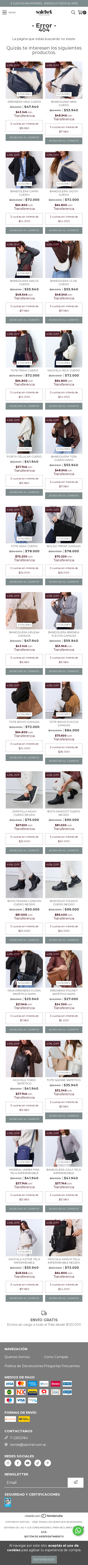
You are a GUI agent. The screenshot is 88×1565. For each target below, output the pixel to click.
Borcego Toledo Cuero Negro (64, 902)
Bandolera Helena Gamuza (24, 634)
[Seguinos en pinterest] (47, 1463)
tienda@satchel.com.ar (28, 1445)
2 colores (63, 624)
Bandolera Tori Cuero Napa (64, 458)
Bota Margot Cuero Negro (63, 813)
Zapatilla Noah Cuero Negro (24, 813)
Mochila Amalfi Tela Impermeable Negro (64, 1260)
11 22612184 (19, 1438)
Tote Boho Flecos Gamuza (63, 723)
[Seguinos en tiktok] (37, 1463)
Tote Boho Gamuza (24, 721)
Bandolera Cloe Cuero (63, 282)
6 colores (24, 94)
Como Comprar (56, 1357)
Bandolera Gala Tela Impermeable (63, 1171)
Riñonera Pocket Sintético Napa (64, 992)
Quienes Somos (17, 1357)
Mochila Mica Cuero (64, 370)
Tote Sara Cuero (24, 546)
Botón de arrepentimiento (44, 1536)
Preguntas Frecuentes (62, 1366)
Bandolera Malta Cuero (24, 282)
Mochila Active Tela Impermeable (24, 1260)
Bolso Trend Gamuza (64, 546)
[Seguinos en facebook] (17, 1463)
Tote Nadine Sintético (64, 1080)
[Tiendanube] (44, 1517)
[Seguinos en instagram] (8, 1463)
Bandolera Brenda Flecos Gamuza (63, 634)
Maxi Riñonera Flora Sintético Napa (24, 992)
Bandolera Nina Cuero (64, 103)
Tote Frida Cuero (24, 370)
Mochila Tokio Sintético (24, 1081)
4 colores (24, 362)
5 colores (24, 183)
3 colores (63, 362)
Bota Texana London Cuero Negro (24, 902)
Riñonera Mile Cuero (24, 101)
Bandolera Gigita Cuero (64, 193)
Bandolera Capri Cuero (24, 193)
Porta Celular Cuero (24, 456)
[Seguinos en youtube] (27, 1463)
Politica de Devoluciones (24, 1366)
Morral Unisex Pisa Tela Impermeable (24, 1171)
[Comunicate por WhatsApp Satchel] (78, 1531)
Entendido (44, 1559)
